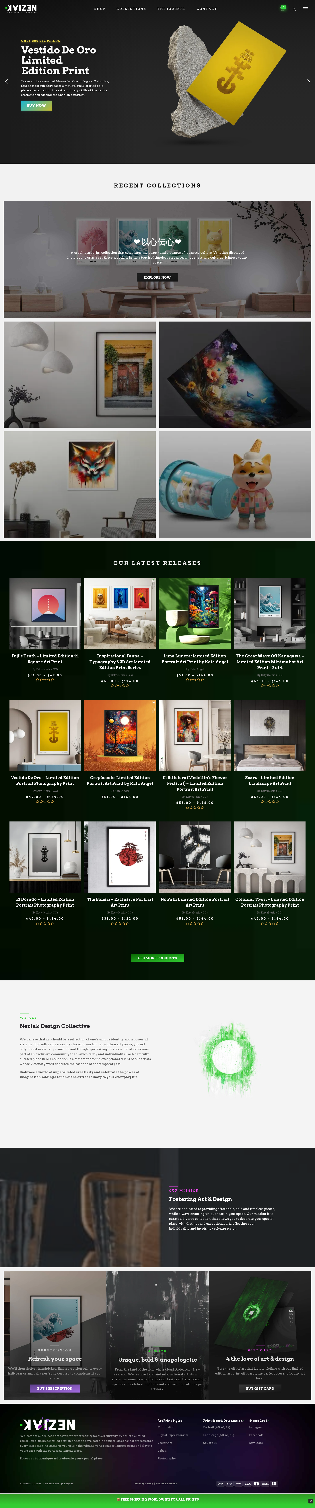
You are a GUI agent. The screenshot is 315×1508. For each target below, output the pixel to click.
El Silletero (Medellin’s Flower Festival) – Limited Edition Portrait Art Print (195, 783)
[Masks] (80, 484)
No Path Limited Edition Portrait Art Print (195, 902)
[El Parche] (235, 484)
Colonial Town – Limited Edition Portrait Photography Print (269, 902)
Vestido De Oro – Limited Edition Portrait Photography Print (45, 780)
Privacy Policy (143, 1483)
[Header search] (294, 9)
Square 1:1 (210, 1443)
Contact (207, 9)
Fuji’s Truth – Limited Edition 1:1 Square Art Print (45, 659)
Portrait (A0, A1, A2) (216, 1427)
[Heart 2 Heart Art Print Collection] (157, 259)
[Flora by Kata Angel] (235, 375)
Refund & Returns (166, 1483)
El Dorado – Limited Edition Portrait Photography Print (45, 902)
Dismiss (274, 1496)
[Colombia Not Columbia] (80, 375)
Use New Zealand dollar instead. (242, 1496)
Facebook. (256, 1435)
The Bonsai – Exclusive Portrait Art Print (120, 902)
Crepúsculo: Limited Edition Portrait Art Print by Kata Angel (120, 780)
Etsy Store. (256, 1443)
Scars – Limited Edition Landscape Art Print (270, 780)
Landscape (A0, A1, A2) (218, 1435)
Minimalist (166, 1427)
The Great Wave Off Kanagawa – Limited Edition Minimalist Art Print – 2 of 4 (270, 662)
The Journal (171, 9)
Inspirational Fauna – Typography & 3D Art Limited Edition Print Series (120, 662)
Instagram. (256, 1427)
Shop (100, 9)
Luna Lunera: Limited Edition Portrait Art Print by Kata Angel (195, 659)
